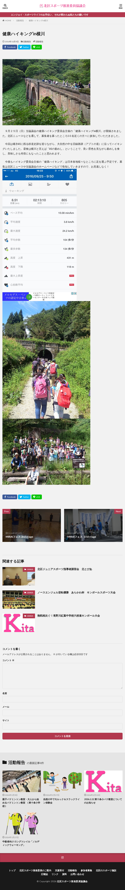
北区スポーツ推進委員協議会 (72, 881)
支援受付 (59, 870)
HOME (8, 20)
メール (5, 707)
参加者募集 (86, 870)
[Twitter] (24, 47)
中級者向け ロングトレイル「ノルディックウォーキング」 (20, 843)
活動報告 (20, 20)
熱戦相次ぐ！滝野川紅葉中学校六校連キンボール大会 (68, 615)
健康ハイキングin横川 (38, 20)
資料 (64, 874)
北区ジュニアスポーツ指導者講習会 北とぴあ (64, 568)
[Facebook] (9, 47)
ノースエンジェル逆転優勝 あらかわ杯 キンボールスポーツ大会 (76, 592)
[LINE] (36, 47)
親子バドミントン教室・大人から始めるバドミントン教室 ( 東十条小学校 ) (21, 802)
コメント (8, 660)
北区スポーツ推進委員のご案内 (35, 870)
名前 (4, 693)
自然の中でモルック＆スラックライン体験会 (61, 801)
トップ (12, 870)
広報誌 (44, 874)
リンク (55, 874)
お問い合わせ (77, 874)
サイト (5, 720)
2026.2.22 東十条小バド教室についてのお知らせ (103, 801)
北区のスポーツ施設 (106, 870)
